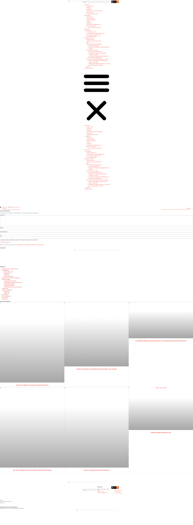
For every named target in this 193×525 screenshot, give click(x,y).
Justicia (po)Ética (91, 18)
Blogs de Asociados (91, 26)
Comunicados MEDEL (92, 36)
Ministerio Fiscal (90, 39)
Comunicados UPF (91, 32)
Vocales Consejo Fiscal (92, 13)
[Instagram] (112, 2)
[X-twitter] (115, 2)
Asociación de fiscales (94, 45)
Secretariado (90, 12)
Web (1, 235)
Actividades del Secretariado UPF (9, 268)
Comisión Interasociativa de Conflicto (10, 277)
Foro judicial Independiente (95, 57)
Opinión (6, 293)
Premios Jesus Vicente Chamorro (95, 10)
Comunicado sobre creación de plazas (161, 432)
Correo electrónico (4, 231)
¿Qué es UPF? (90, 6)
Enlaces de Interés (89, 38)
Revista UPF (89, 16)
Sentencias (4, 299)
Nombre (2, 227)
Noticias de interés (8, 271)
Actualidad (4, 270)
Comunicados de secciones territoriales (12, 282)
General (4, 294)
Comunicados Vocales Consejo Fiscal (95, 33)
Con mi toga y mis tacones (95, 27)
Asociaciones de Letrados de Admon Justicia (97, 59)
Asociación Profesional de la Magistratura (98, 56)
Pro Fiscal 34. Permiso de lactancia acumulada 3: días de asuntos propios (32, 470)
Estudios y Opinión (91, 19)
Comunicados (88, 30)
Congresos (89, 9)
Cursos (88, 21)
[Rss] (117, 2)
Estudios (6, 291)
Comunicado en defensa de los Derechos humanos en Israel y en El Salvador (96, 369)
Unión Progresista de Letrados (96, 65)
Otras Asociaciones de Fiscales (94, 44)
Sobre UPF (87, 4)
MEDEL (88, 66)
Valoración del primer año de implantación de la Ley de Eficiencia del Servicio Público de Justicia (160, 340)
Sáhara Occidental (8, 276)
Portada (5, 274)
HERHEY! (7, 502)
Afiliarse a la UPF (89, 68)
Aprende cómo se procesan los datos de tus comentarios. (30, 244)
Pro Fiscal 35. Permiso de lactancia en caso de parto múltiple (32, 385)
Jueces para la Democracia (95, 51)
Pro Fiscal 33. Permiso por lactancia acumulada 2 (96, 470)
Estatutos (89, 7)
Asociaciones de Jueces (92, 50)
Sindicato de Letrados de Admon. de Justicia (99, 63)
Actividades (87, 15)
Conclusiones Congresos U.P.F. (94, 24)
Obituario (6, 273)
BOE (88, 42)
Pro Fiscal (87, 29)
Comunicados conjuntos (9, 280)
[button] (96, 97)
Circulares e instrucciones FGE (94, 41)
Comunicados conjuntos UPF (93, 35)
